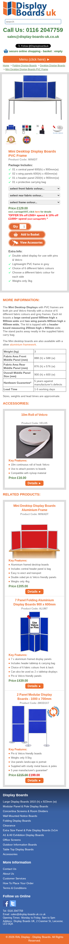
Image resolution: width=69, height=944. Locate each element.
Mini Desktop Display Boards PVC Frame (26, 69)
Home (6, 65)
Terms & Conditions (14, 888)
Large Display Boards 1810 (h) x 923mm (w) (30, 801)
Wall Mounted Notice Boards (20, 815)
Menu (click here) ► (34, 59)
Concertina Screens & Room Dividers (25, 811)
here (37, 211)
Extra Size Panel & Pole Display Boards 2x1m (30, 830)
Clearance (9, 825)
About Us (8, 873)
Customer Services (14, 878)
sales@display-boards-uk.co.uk (33, 37)
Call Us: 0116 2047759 (33, 30)
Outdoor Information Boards (20, 844)
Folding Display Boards (24, 65)
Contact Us (9, 868)
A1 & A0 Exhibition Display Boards (23, 835)
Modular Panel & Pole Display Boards (25, 806)
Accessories (10, 854)
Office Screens (12, 839)
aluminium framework (23, 344)
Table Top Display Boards (18, 849)
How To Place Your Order (18, 883)
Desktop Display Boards (52, 65)
